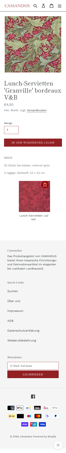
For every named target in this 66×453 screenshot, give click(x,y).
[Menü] (60, 6)
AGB (10, 320)
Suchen (12, 291)
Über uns (13, 301)
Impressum (15, 311)
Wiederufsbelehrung (21, 340)
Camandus (26, 436)
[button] (45, 184)
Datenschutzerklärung (23, 330)
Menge (8, 123)
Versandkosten (37, 110)
